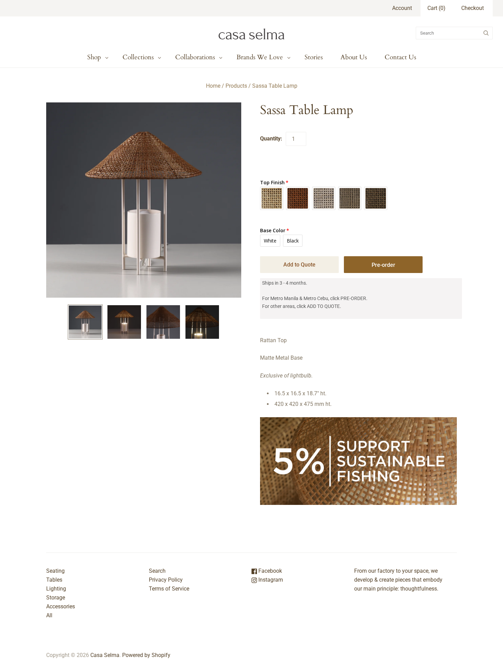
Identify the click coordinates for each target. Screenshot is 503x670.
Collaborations (195, 57)
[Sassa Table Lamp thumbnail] (85, 322)
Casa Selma (104, 655)
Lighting (56, 588)
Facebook (269, 571)
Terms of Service (169, 588)
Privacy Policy (166, 579)
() (436, 8)
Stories (314, 57)
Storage (55, 597)
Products (236, 86)
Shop (94, 57)
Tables (54, 579)
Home (213, 86)
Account (402, 8)
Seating (55, 571)
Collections (138, 57)
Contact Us (400, 57)
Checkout (472, 8)
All (49, 615)
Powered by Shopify (146, 655)
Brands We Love (259, 57)
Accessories (60, 606)
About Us (353, 57)
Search (157, 571)
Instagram (270, 579)
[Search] (486, 33)
